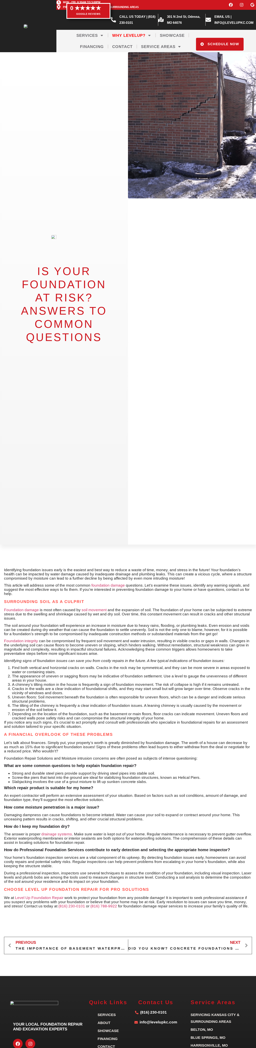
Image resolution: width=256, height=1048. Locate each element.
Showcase (172, 35)
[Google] (252, 4)
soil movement (94, 610)
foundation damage (108, 585)
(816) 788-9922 (103, 906)
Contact (122, 46)
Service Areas (158, 46)
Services (87, 35)
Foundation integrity (21, 641)
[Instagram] (241, 4)
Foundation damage (21, 610)
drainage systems (56, 834)
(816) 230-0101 (71, 906)
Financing (92, 46)
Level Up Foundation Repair (39, 898)
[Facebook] (230, 4)
